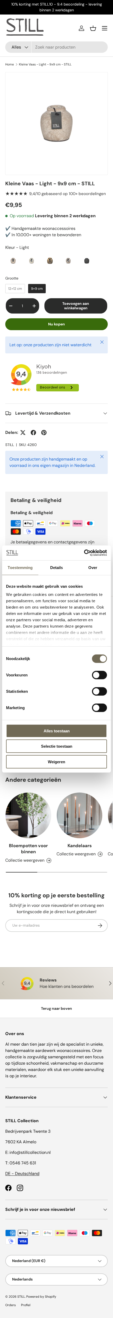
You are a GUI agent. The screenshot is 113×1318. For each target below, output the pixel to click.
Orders (10, 1305)
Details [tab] (56, 567)
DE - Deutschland (22, 1173)
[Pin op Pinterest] (44, 432)
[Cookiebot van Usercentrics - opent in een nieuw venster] (84, 552)
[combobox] (56, 47)
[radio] (13, 261)
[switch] (99, 675)
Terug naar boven (56, 1008)
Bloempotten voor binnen (28, 849)
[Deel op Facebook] (33, 432)
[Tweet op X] (23, 432)
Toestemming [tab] (20, 567)
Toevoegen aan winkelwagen (75, 305)
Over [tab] (92, 567)
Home (9, 64)
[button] (93, 28)
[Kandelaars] (79, 815)
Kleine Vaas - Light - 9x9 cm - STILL (45, 64)
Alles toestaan (57, 730)
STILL (9, 444)
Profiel (25, 1305)
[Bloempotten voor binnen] (28, 815)
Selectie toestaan (56, 746)
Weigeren (56, 761)
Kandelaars (80, 845)
